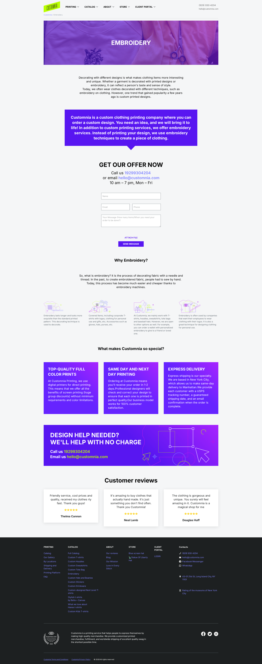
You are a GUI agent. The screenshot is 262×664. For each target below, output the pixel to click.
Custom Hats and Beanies (80, 578)
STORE (132, 547)
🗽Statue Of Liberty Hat (138, 559)
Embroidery (73, 573)
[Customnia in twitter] (210, 634)
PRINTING (48, 547)
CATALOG (73, 547)
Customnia (48, 15)
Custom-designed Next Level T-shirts (83, 591)
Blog (108, 557)
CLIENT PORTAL (158, 548)
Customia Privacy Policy (81, 659)
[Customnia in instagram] (216, 634)
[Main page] (52, 6)
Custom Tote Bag (76, 569)
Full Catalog (73, 553)
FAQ (45, 576)
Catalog (47, 553)
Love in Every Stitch (112, 567)
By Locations (50, 561)
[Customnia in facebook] (203, 634)
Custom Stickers (76, 582)
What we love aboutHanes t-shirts (77, 606)
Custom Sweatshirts (77, 565)
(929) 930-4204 (207, 5)
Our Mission (112, 561)
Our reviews (112, 553)
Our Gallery (49, 557)
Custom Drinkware (77, 586)
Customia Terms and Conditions (56, 659)
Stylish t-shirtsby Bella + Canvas (76, 599)
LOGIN (157, 556)
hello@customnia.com (208, 9)
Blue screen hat (136, 553)
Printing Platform (52, 572)
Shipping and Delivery (50, 567)
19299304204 (138, 173)
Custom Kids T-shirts (78, 611)
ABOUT (110, 547)
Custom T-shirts (76, 557)
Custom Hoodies (76, 561)
